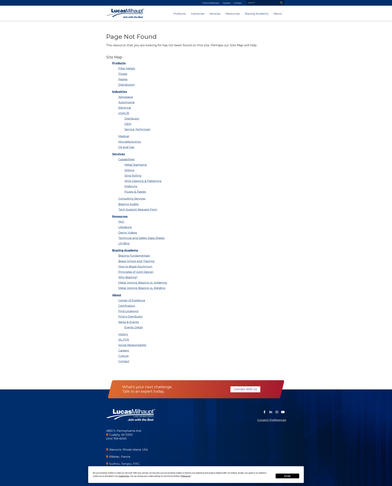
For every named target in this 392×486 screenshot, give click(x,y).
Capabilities (126, 159)
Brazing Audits (128, 204)
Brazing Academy (125, 250)
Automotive (126, 102)
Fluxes (122, 74)
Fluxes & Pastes (135, 191)
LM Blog (124, 243)
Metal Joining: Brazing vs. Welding (141, 288)
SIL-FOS (123, 339)
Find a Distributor (210, 3)
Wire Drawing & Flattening (142, 181)
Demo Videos (127, 232)
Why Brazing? (128, 277)
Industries (119, 91)
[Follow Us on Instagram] (277, 412)
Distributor (131, 118)
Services (118, 154)
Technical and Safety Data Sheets (141, 238)
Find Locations (128, 311)
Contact (238, 3)
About (116, 295)
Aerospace (125, 97)
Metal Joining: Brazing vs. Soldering (142, 282)
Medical (123, 136)
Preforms (130, 186)
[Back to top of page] (385, 479)
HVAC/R (123, 113)
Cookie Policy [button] (123, 476)
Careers (226, 3)
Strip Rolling (132, 175)
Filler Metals (126, 68)
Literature (125, 227)
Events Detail (133, 327)
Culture (123, 356)
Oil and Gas (126, 147)
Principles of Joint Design (135, 272)
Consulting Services (131, 198)
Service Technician (137, 129)
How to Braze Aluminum (135, 266)
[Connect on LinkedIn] (271, 412)
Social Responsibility (132, 345)
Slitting (129, 170)
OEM (127, 124)
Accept (287, 476)
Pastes (123, 79)
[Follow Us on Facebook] (265, 412)
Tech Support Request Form (137, 209)
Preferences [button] (185, 476)
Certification (126, 306)
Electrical (124, 107)
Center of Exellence (131, 300)
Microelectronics (129, 142)
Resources (120, 216)
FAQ (121, 222)
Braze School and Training (136, 261)
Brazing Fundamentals (134, 255)
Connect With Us (245, 389)
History (123, 334)
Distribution (126, 84)
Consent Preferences (271, 420)
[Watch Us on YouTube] (283, 412)
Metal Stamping (135, 164)
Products (119, 63)
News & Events (128, 322)
